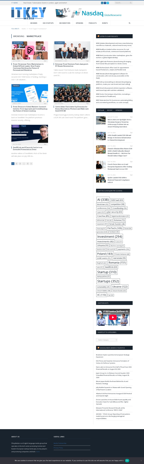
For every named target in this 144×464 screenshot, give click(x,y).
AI (103, 199)
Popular (101, 110)
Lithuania (102, 245)
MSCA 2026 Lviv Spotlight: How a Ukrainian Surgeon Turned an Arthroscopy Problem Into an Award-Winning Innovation (119, 123)
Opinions (79, 23)
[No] (141, 460)
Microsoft (111, 249)
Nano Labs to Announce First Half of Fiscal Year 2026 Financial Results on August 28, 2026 (114, 368)
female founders (117, 224)
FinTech (16, 86)
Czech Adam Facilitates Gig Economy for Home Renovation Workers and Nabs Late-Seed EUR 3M (72, 109)
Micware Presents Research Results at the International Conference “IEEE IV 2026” (110, 409)
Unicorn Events (119, 291)
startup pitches (103, 276)
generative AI (102, 232)
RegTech (101, 263)
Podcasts (93, 23)
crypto (100, 212)
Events (105, 23)
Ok (127, 460)
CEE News (33, 23)
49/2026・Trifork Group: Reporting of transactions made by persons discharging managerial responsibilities (113, 416)
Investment (109, 236)
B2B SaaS (117, 200)
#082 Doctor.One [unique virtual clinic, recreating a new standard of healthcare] (113, 95)
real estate (119, 258)
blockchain (102, 204)
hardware (114, 232)
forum (128, 228)
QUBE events (103, 258)
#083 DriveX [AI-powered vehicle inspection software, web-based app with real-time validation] (114, 89)
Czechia (103, 216)
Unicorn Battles (103, 291)
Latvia (119, 242)
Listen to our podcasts (109, 36)
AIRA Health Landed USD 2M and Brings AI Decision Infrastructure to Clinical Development (119, 137)
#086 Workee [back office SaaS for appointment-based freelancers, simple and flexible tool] (112, 69)
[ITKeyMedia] (28, 13)
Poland (105, 254)
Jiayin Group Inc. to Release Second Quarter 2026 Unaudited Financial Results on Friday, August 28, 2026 (112, 375)
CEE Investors (64, 23)
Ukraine (119, 286)
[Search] (129, 23)
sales (99, 267)
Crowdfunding (119, 208)
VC (101, 294)
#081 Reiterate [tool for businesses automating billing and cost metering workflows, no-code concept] (114, 101)
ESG (109, 220)
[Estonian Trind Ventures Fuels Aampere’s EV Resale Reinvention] (72, 51)
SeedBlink (111, 267)
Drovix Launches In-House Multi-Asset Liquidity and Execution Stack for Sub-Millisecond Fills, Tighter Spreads (113, 402)
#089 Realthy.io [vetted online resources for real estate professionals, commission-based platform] (113, 50)
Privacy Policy (58, 448)
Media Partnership (60, 443)
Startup (106, 272)
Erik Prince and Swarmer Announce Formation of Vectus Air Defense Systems (112, 362)
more (38, 452)
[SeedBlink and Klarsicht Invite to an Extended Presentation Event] (29, 134)
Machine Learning (117, 245)
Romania (117, 262)
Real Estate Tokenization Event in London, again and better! (45, 3)
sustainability (103, 287)
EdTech (100, 220)
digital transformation (120, 216)
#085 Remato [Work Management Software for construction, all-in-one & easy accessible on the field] (112, 76)
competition (117, 204)
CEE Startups (48, 23)
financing (101, 228)
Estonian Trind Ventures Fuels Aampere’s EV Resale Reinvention (71, 65)
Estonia (119, 220)
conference (103, 208)
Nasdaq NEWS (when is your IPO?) (112, 348)
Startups (108, 281)
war (111, 295)
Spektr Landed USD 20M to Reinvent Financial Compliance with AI (119, 180)
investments (105, 241)
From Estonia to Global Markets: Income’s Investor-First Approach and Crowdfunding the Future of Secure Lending (30, 109)
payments (123, 249)
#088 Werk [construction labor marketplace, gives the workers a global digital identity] (114, 56)
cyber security (114, 212)
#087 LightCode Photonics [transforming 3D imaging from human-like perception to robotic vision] (113, 62)
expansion (102, 224)
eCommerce (60, 43)
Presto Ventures (122, 254)
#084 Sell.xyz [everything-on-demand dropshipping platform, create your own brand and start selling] (113, 83)
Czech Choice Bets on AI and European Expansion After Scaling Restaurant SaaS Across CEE (120, 166)
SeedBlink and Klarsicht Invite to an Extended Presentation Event (27, 148)
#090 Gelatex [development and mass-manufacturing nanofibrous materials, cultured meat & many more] (114, 44)
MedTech (101, 249)
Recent (109, 110)
